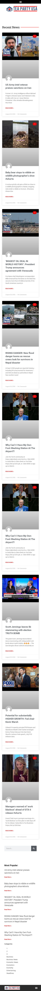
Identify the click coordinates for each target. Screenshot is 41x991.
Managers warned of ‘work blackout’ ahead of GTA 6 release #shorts (19, 809)
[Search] (34, 848)
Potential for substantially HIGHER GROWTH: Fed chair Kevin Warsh (19, 718)
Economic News (12, 962)
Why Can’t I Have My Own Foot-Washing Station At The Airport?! (20, 448)
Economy (10, 968)
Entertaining (11, 970)
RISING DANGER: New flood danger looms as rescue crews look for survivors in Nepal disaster (19, 919)
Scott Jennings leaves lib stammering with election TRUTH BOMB (18, 630)
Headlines (10, 973)
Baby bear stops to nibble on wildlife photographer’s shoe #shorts (20, 175)
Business (10, 957)
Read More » (9, 108)
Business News (12, 959)
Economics (10, 965)
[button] (20, 2)
